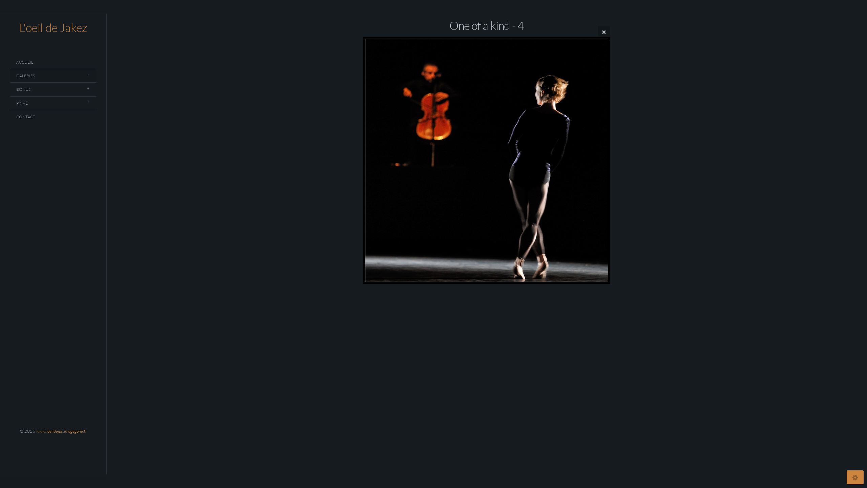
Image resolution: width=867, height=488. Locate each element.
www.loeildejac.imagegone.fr (61, 431)
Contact (25, 116)
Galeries (25, 75)
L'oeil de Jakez (53, 27)
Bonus (23, 89)
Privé (22, 103)
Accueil (24, 62)
